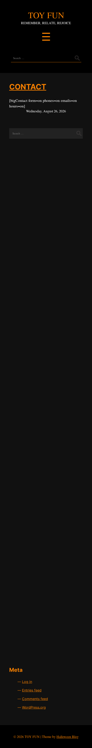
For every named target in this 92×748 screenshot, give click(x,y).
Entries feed (32, 690)
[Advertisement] (46, 183)
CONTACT (27, 86)
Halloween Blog (67, 736)
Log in (27, 682)
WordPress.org (34, 707)
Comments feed (35, 699)
